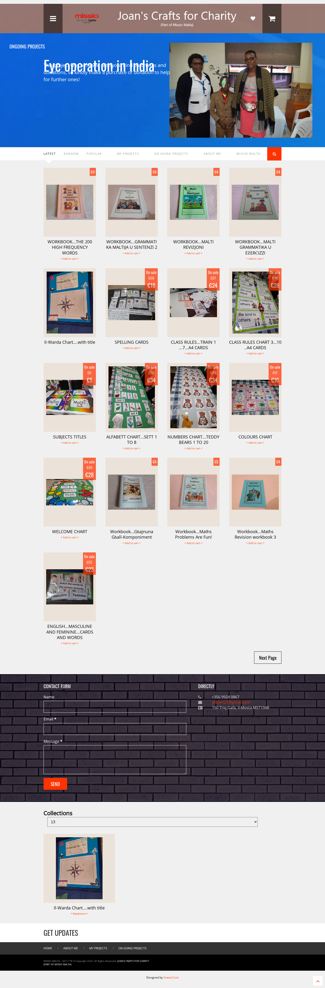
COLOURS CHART (255, 437)
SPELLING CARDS (131, 342)
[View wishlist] (252, 18)
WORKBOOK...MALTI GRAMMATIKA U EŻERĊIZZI (255, 247)
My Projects (98, 948)
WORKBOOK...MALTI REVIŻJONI (193, 244)
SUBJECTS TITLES (69, 437)
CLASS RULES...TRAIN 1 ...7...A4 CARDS (193, 344)
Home (48, 948)
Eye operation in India (99, 60)
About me (70, 948)
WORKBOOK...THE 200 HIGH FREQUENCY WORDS (70, 247)
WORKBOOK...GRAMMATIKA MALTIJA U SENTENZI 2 (131, 244)
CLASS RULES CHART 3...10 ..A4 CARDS (255, 344)
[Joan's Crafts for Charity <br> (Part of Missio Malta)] (162, 27)
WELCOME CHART (69, 531)
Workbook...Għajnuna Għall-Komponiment (131, 534)
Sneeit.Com (171, 977)
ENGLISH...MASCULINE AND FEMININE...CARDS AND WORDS (69, 631)
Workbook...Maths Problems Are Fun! (193, 534)
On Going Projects (132, 948)
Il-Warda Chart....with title (69, 342)
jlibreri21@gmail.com (231, 702)
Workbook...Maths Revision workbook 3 (255, 534)
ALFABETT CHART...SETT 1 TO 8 (131, 439)
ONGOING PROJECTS (61, 46)
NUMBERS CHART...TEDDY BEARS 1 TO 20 (193, 439)
